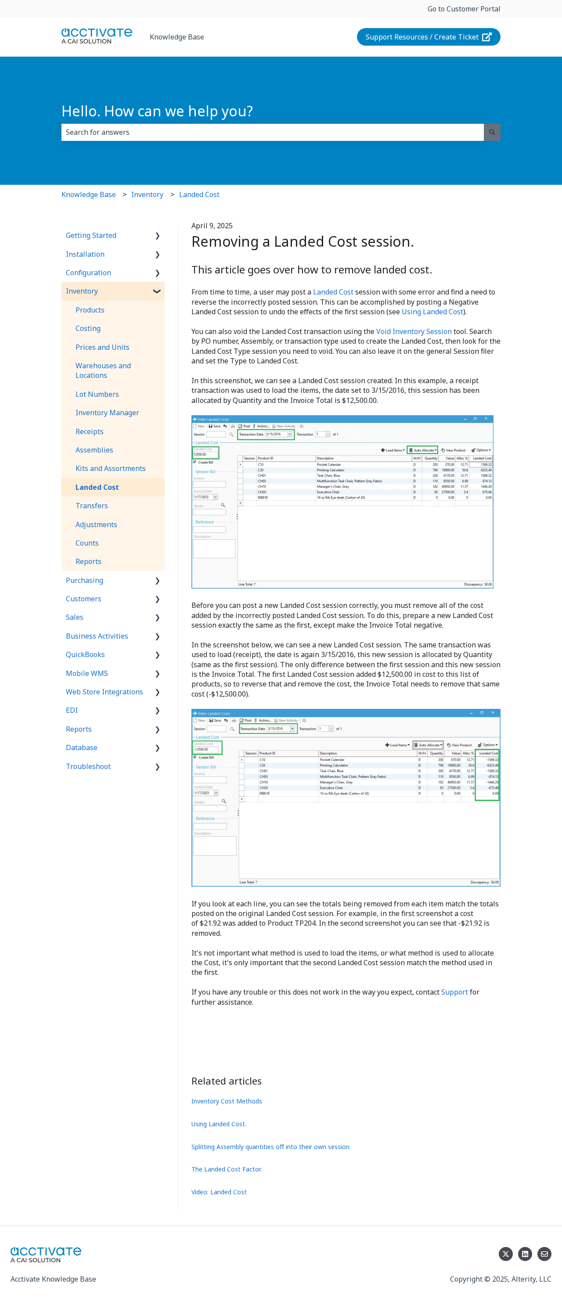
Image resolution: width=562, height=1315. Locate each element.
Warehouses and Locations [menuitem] (103, 370)
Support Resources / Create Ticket (422, 37)
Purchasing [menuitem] (84, 580)
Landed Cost (199, 194)
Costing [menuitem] (88, 328)
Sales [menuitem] (74, 617)
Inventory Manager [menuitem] (107, 412)
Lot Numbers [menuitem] (97, 394)
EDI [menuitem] (72, 710)
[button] (158, 236)
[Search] (492, 132)
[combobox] (272, 132)
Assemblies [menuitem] (94, 450)
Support (454, 992)
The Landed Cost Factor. (226, 1169)
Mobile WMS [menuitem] (87, 673)
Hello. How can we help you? (157, 110)
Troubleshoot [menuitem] (88, 766)
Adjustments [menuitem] (96, 524)
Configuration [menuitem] (88, 272)
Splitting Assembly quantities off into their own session (270, 1147)
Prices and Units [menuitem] (103, 347)
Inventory (147, 194)
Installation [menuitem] (85, 254)
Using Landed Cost (432, 311)
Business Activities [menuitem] (97, 636)
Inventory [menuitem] (82, 291)
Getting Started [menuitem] (91, 235)
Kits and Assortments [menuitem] (111, 468)
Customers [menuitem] (83, 599)
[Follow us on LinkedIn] (525, 1254)
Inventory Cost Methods (226, 1101)
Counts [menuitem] (87, 543)
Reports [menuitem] (88, 561)
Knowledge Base (177, 37)
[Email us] (544, 1254)
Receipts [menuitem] (90, 431)
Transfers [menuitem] (92, 505)
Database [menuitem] (81, 747)
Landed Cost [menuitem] (97, 487)
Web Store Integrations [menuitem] (104, 692)
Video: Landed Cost (219, 1192)
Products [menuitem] (90, 310)
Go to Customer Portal (464, 9)
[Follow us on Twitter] (506, 1254)
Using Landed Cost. (218, 1124)
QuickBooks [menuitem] (85, 654)
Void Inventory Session (414, 331)
